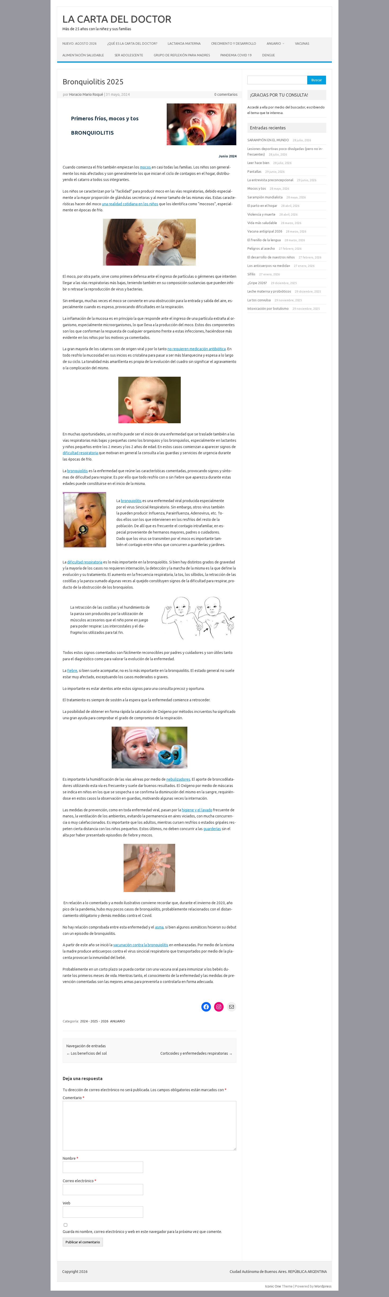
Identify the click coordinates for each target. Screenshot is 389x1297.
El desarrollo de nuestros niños (271, 257)
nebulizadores (178, 779)
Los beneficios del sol (86, 1053)
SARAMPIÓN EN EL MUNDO (268, 140)
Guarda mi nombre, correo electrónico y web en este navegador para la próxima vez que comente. (142, 1232)
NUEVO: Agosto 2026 (79, 43)
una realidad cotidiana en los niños (130, 204)
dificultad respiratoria (81, 453)
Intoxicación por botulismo (268, 308)
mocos (146, 167)
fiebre (72, 670)
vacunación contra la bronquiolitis (140, 945)
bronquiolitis (77, 471)
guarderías (212, 829)
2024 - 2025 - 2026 (94, 1021)
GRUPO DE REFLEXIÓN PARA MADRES (182, 55)
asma (159, 927)
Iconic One (273, 1286)
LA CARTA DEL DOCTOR (116, 18)
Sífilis (251, 274)
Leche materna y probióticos (269, 291)
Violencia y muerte (261, 214)
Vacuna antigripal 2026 (264, 231)
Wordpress (323, 1286)
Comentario (73, 1098)
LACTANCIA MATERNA (184, 43)
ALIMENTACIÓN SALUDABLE (83, 55)
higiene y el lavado (197, 810)
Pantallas (254, 171)
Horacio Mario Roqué (86, 94)
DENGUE (268, 55)
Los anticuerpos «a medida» (268, 265)
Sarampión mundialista (265, 197)
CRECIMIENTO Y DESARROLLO (233, 43)
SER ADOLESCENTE (129, 55)
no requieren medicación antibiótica (197, 349)
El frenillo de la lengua (264, 240)
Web (66, 1203)
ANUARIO (274, 43)
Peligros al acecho (261, 248)
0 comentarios (226, 94)
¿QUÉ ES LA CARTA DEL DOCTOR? (132, 43)
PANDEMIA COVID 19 (236, 55)
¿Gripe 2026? (257, 283)
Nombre (70, 1158)
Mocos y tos (256, 188)
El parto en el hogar (262, 205)
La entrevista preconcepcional (270, 180)
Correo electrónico (79, 1181)
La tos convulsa (259, 300)
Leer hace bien (258, 163)
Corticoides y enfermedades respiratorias (196, 1053)
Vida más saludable (262, 223)
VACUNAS (302, 43)
